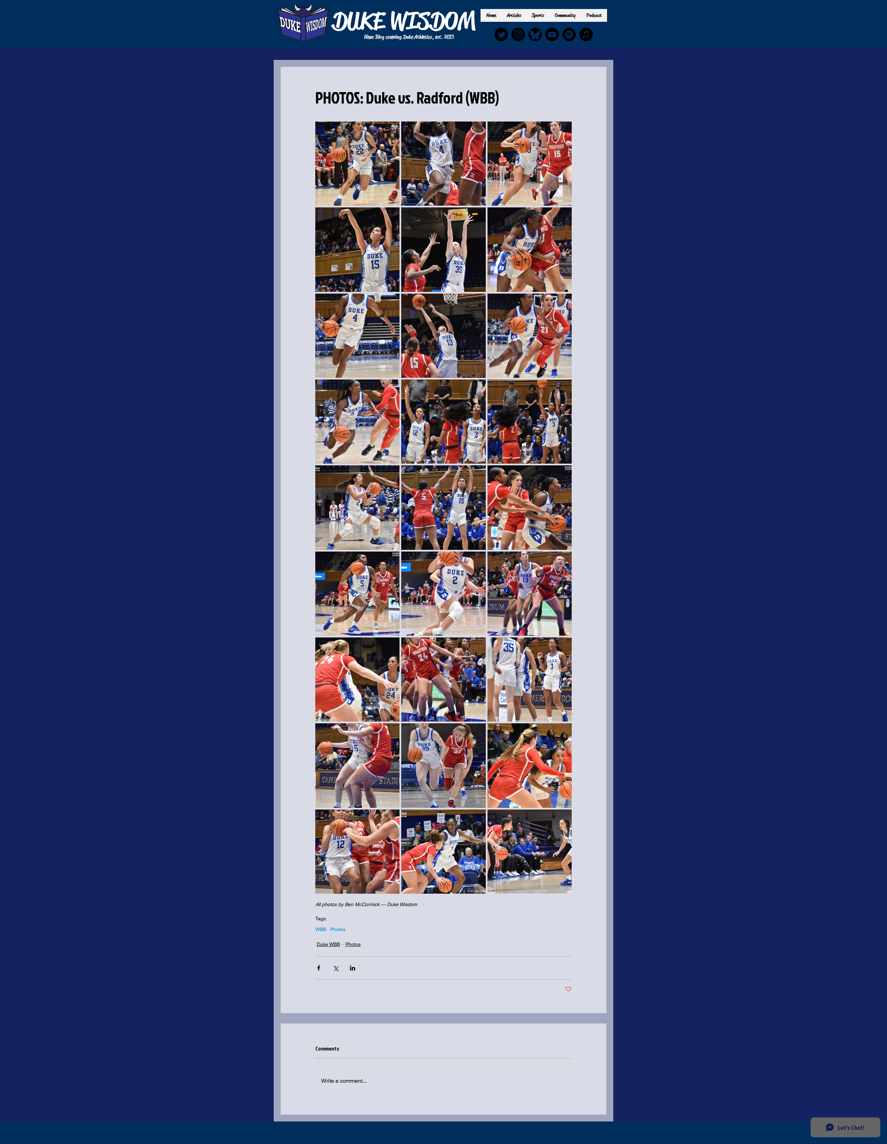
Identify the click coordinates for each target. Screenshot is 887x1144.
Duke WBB (328, 944)
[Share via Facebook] (318, 968)
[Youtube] (552, 34)
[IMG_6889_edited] (535, 34)
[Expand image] (357, 164)
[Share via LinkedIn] (352, 968)
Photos (337, 929)
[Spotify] (569, 34)
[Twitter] (501, 34)
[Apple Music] (586, 34)
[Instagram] (518, 34)
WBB (320, 929)
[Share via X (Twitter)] (335, 968)
